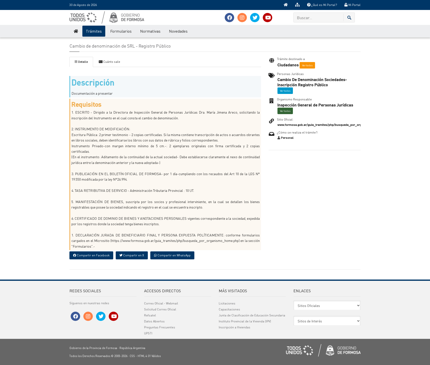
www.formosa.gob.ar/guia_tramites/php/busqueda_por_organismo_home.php (332, 125)
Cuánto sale (111, 62)
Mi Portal (354, 5)
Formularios (121, 31)
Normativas (150, 31)
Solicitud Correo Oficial (160, 309)
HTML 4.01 (144, 356)
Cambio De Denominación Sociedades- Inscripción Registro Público (312, 82)
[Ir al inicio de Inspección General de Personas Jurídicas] (75, 31)
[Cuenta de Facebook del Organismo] (229, 17)
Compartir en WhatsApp (174, 255)
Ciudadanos (288, 64)
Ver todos (307, 65)
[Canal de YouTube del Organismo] (267, 17)
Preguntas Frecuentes (159, 327)
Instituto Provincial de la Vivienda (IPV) (245, 321)
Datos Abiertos (154, 321)
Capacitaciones (229, 309)
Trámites (94, 31)
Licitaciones (227, 303)
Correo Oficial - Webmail (161, 303)
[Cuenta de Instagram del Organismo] (242, 17)
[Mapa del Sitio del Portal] (297, 5)
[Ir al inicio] (285, 5)
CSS (132, 356)
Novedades (178, 31)
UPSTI (148, 333)
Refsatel (150, 315)
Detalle (82, 62)
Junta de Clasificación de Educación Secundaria (252, 315)
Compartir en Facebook (92, 255)
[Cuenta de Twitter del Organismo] (255, 17)
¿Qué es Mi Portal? (324, 5)
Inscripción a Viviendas (234, 327)
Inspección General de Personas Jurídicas (315, 104)
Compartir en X (133, 255)
